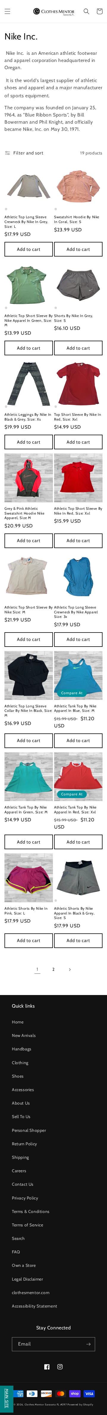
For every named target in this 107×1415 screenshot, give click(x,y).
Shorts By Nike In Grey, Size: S (73, 318)
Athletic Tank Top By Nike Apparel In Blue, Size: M (75, 708)
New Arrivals (24, 1035)
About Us (21, 1103)
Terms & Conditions (31, 1211)
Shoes (18, 1076)
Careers (19, 1170)
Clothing (20, 1062)
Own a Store (24, 1265)
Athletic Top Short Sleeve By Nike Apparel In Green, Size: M (28, 320)
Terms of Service (27, 1225)
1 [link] (37, 969)
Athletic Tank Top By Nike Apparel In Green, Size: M (26, 809)
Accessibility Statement (34, 1306)
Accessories (23, 1089)
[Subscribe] (88, 1344)
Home (17, 1022)
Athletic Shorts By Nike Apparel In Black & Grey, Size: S (74, 913)
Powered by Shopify (80, 1404)
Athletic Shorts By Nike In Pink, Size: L (26, 910)
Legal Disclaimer (27, 1279)
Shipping (20, 1157)
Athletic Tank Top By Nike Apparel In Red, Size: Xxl (75, 809)
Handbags (22, 1049)
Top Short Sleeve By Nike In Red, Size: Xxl (77, 416)
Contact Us (23, 1184)
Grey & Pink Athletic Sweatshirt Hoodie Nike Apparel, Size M (24, 513)
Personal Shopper (29, 1130)
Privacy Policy (25, 1198)
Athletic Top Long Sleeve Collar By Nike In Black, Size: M (28, 711)
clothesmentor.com (30, 1292)
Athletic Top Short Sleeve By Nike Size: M (28, 609)
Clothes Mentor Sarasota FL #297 (46, 1404)
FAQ (16, 1252)
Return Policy (24, 1143)
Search (18, 1238)
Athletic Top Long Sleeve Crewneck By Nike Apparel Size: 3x (76, 612)
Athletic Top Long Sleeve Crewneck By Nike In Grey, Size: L (26, 221)
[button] (7, 11)
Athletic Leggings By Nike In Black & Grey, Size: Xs (27, 416)
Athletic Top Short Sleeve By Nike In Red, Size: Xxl (78, 510)
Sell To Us (21, 1116)
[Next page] (69, 969)
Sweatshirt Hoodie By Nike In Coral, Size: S (76, 219)
